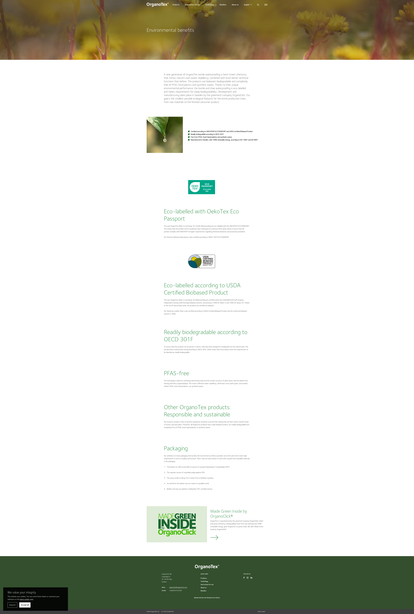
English (246, 5)
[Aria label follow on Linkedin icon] (251, 577)
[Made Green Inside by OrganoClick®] (207, 524)
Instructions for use (192, 5)
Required (12, 605)
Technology (209, 5)
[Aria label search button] (258, 5)
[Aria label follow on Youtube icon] (244, 577)
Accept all (25, 605)
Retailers (223, 5)
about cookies (25, 599)
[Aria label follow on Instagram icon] (247, 577)
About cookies (261, 611)
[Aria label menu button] (265, 5)
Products (176, 5)
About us (235, 5)
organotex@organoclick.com (178, 587)
